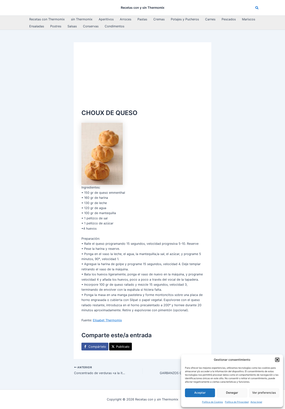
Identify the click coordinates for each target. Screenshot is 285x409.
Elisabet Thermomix (107, 320)
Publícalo (123, 346)
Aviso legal (256, 401)
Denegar (232, 392)
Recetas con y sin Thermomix (142, 8)
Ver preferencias (264, 392)
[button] (277, 360)
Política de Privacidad (237, 401)
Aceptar (200, 392)
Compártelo (97, 346)
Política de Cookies (212, 401)
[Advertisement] (142, 79)
